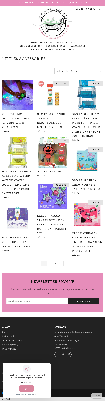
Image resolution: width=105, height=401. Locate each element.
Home (34, 43)
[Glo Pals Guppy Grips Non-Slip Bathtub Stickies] (87, 161)
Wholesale (78, 46)
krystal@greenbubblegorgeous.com (73, 332)
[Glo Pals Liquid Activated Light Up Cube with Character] (17, 95)
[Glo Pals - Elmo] (52, 152)
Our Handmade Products (56, 43)
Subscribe (82, 301)
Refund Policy (9, 336)
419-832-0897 (61, 336)
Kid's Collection (30, 46)
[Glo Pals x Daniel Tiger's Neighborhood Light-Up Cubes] (52, 95)
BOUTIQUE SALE (65, 49)
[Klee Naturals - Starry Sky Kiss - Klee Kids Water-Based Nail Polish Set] (52, 196)
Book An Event (7, 399)
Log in (80, 9)
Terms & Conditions (12, 340)
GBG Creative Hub (42, 49)
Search (5, 332)
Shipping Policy (10, 344)
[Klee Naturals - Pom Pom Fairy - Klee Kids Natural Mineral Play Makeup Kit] (87, 214)
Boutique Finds (55, 46)
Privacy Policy (9, 349)
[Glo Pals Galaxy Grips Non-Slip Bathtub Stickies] (17, 218)
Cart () (91, 9)
